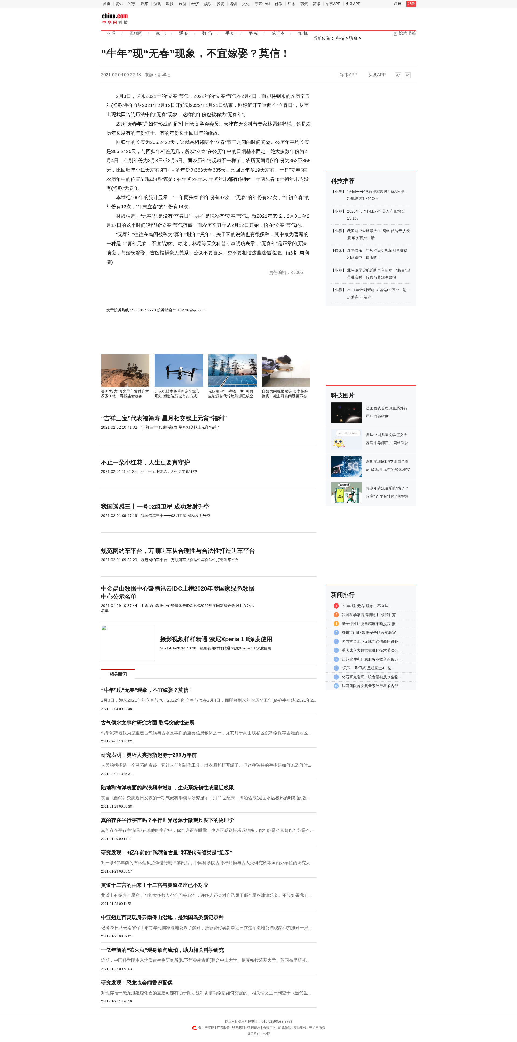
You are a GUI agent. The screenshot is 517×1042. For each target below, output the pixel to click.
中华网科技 (115, 19)
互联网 (136, 33)
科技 (170, 4)
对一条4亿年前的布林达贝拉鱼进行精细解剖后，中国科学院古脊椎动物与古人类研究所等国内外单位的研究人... (207, 862)
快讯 (338, 250)
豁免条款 (284, 1027)
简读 (316, 4)
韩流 (304, 4)
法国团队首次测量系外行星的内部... (371, 686)
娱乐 (208, 4)
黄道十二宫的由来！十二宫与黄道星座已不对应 (154, 885)
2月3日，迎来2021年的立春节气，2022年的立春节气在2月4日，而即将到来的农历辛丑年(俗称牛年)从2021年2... (208, 700)
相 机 (303, 33)
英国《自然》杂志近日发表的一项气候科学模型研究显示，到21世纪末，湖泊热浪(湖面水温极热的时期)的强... (205, 798)
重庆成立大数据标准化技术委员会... (371, 650)
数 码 (207, 33)
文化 (246, 4)
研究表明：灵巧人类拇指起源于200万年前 (149, 755)
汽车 (144, 4)
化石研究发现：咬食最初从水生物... (371, 677)
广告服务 (223, 1027)
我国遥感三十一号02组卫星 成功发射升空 (155, 506)
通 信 (184, 33)
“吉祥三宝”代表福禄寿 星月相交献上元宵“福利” (164, 418)
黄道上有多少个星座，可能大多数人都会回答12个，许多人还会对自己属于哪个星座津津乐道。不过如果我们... (206, 895)
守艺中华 (262, 4)
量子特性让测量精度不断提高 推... (370, 623)
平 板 (253, 33)
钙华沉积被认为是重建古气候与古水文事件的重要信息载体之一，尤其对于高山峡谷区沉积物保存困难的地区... (206, 733)
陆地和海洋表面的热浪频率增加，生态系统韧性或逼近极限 (167, 787)
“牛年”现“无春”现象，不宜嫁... (367, 606)
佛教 (278, 4)
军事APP (333, 4)
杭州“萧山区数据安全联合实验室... (370, 632)
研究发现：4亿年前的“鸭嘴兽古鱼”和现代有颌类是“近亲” (166, 852)
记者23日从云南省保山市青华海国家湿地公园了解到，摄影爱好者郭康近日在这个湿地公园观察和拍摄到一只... (206, 927)
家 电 (161, 33)
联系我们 (238, 1027)
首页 (106, 4)
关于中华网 (206, 1027)
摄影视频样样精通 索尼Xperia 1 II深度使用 (216, 639)
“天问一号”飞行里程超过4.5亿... (368, 668)
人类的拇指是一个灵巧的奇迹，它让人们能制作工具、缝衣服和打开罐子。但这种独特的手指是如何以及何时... (206, 765)
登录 (411, 3)
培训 (233, 4)
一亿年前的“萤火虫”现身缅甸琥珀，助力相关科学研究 (162, 950)
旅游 (182, 4)
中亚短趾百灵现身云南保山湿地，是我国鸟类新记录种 (162, 917)
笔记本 (278, 33)
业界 (338, 191)
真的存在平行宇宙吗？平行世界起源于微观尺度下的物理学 (167, 820)
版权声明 (269, 1027)
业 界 (111, 33)
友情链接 (300, 1027)
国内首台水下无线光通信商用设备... (371, 641)
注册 (397, 3)
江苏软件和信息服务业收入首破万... (371, 659)
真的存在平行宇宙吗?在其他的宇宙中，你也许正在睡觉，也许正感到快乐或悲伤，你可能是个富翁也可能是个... (207, 830)
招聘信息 (253, 1027)
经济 (195, 4)
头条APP (352, 4)
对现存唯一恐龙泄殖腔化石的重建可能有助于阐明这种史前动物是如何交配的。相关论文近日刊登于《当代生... (206, 993)
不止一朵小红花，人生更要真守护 (145, 462)
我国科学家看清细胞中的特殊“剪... (370, 615)
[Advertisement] (192, 340)
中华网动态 (317, 1027)
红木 (291, 4)
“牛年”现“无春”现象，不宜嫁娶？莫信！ (147, 690)
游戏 (157, 4)
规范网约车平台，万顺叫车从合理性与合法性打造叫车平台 (178, 550)
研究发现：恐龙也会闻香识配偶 (137, 982)
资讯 (119, 4)
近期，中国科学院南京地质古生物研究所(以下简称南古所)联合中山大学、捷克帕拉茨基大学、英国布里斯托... (205, 960)
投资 (220, 4)
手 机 (230, 33)
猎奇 (353, 38)
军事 (132, 4)
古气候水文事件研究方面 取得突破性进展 (147, 722)
